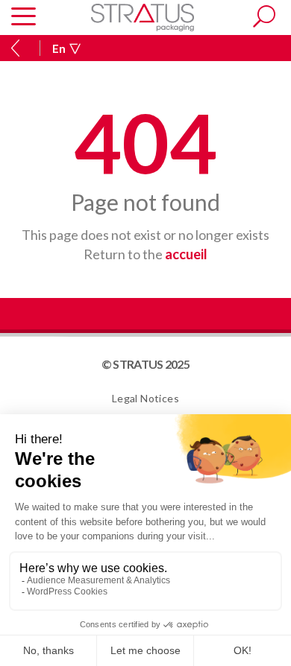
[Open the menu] (23, 17)
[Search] (264, 16)
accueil (186, 254)
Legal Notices (145, 398)
